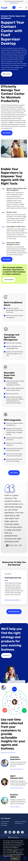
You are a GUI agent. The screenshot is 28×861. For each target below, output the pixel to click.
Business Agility (14, 806)
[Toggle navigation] (26, 7)
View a (7, 259)
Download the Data (12, 600)
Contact (6, 655)
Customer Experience (16, 769)
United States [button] (14, 837)
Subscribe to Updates (20, 821)
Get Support (4, 825)
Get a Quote (4, 823)
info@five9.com (19, 823)
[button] (26, 2)
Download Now (14, 3)
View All (14, 611)
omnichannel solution (13, 59)
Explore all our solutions (8, 752)
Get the (9, 279)
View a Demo (7, 133)
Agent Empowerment (16, 788)
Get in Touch (6, 74)
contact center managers (13, 52)
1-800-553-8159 (14, 7)
